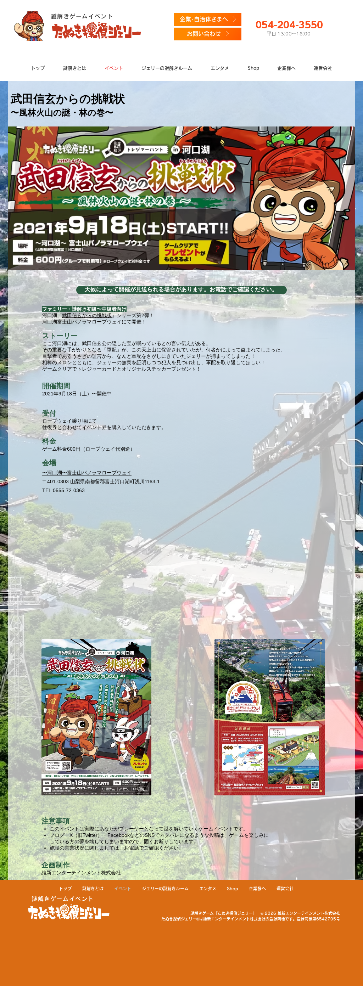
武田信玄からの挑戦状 (87, 315)
